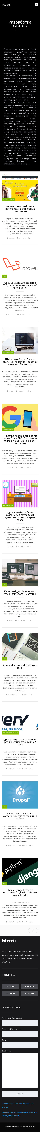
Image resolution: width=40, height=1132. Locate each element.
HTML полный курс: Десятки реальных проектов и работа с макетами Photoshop (20, 362)
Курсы (4, 276)
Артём (11, 391)
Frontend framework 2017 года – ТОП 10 (20, 666)
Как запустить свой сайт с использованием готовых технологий (20, 208)
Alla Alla (11, 238)
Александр (11, 314)
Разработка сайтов (8, 352)
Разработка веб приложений (10, 733)
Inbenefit (6, 4)
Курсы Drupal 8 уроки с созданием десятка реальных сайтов (20, 816)
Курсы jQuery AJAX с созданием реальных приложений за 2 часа (20, 742)
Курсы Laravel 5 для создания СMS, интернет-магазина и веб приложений (20, 285)
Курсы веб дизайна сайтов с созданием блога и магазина (20, 592)
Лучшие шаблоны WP (8, 199)
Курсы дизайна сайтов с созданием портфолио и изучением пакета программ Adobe (20, 516)
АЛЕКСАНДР (11, 694)
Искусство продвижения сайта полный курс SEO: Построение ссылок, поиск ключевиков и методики (20, 440)
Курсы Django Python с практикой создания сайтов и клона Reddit (20, 892)
